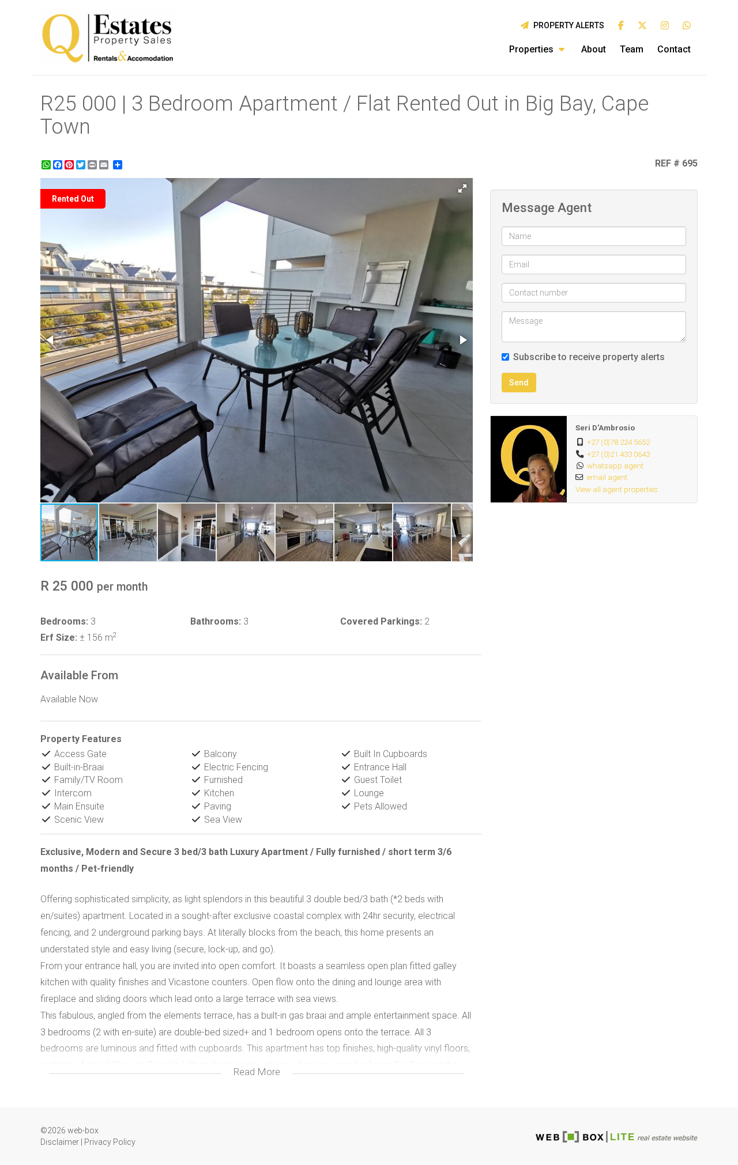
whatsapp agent (615, 465)
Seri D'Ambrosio (605, 427)
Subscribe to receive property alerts (589, 356)
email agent (607, 477)
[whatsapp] (687, 26)
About (593, 49)
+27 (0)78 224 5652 (618, 442)
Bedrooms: (64, 621)
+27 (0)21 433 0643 (618, 454)
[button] (462, 188)
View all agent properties (616, 489)
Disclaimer (59, 1142)
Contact (674, 49)
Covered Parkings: (381, 621)
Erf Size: (58, 637)
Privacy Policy (109, 1142)
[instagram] (665, 26)
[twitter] (642, 26)
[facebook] (621, 26)
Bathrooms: (215, 621)
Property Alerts (567, 25)
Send (519, 382)
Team (631, 49)
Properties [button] (532, 49)
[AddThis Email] (105, 164)
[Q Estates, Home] (107, 37)
